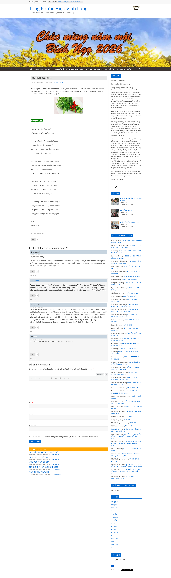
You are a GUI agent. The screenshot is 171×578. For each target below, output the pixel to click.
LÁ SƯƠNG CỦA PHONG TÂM (39, 462)
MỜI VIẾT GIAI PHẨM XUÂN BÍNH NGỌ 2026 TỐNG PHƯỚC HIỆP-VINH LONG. (126, 436)
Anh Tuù (114, 542)
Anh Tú (113, 535)
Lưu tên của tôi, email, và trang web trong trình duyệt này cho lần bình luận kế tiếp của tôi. (65, 437)
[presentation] (31, 378)
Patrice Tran (115, 429)
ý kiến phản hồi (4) (58, 82)
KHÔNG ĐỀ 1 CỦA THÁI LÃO (127, 349)
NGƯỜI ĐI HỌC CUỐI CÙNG (39, 457)
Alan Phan (114, 514)
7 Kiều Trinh (115, 508)
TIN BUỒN (129, 417)
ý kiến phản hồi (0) (56, 454)
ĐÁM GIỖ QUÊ (127, 325)
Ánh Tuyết (114, 545)
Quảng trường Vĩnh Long (132, 276)
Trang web (33, 425)
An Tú (113, 523)
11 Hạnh (114, 505)
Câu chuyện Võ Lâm (124, 69)
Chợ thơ (88, 69)
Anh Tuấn (114, 539)
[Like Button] (33, 239)
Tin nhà (48, 69)
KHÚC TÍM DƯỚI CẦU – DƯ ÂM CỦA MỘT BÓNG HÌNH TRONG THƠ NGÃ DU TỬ (126, 471)
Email (31, 414)
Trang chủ (39, 69)
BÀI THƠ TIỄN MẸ (133, 388)
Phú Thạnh (35, 280)
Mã (106, 375)
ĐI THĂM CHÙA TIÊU (131, 293)
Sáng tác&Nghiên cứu (74, 69)
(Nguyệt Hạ (115, 502)
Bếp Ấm (111, 69)
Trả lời (34, 275)
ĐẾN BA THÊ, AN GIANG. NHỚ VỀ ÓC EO (43, 467)
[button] (31, 378)
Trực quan (100, 375)
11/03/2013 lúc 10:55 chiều (36, 283)
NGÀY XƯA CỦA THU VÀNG (39, 472)
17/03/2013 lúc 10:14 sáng (36, 339)
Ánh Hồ (113, 529)
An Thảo (114, 520)
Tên (31, 402)
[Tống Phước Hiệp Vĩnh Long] (31, 69)
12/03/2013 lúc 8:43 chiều (36, 307)
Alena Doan (115, 517)
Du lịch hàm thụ (100, 69)
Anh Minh (114, 532)
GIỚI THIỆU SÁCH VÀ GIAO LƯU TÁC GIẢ (43, 452)
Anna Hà (114, 548)
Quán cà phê (59, 69)
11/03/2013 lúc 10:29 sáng (36, 254)
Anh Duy (114, 526)
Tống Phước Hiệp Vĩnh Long (58, 8)
